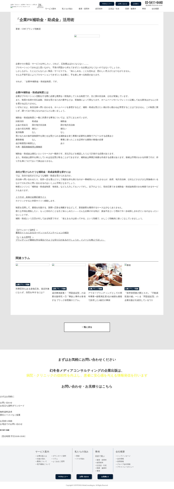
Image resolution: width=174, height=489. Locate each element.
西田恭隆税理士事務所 (32, 147)
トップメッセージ (123, 456)
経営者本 (99, 9)
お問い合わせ (122, 4)
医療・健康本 (130, 9)
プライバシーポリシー (125, 467)
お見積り (136, 4)
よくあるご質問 (58, 461)
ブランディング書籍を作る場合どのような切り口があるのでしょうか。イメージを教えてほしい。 (60, 240)
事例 (144, 9)
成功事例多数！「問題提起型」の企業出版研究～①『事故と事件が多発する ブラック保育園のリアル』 (69, 296)
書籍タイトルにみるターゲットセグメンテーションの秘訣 (42, 233)
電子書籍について (43, 464)
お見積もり (105, 477)
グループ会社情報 (123, 464)
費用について (42, 461)
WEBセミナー (107, 4)
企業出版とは (42, 456)
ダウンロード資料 (59, 456)
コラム (55, 459)
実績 (77, 456)
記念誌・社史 (114, 9)
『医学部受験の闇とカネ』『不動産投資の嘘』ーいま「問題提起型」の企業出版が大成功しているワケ (141, 296)
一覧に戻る (87, 327)
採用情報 (120, 461)
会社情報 (120, 459)
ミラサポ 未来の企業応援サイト (31, 197)
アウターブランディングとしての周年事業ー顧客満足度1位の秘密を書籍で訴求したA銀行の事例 (105, 296)
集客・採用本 (84, 9)
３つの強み (80, 459)
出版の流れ (41, 459)
